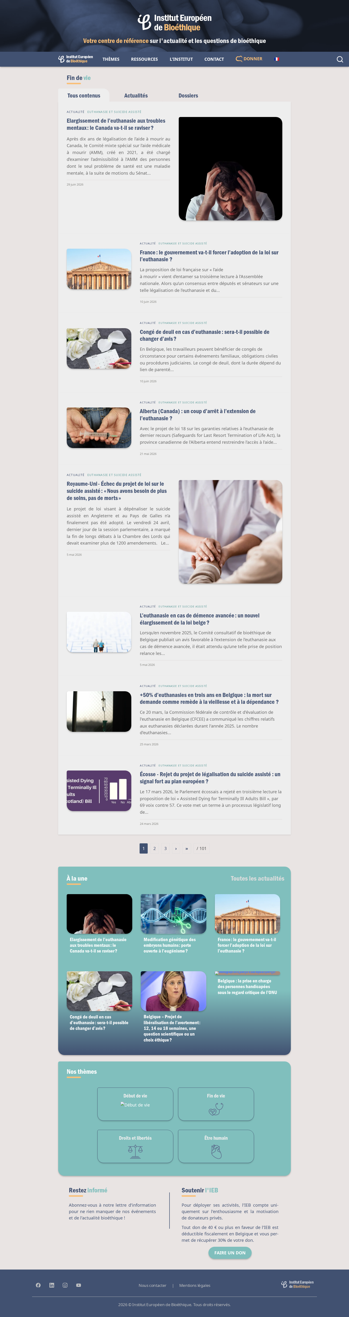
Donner (252, 58)
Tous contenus (84, 95)
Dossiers (188, 95)
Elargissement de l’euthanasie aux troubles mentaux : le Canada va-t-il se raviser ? (116, 124)
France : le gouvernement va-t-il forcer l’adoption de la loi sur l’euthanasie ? (209, 255)
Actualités (136, 95)
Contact (214, 59)
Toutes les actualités (257, 878)
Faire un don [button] (230, 1253)
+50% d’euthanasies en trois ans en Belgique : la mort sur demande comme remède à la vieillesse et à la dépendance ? (209, 698)
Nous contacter (152, 1285)
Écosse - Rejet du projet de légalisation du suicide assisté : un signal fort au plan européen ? (210, 777)
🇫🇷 (276, 59)
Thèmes (111, 59)
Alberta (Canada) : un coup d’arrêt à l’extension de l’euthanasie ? (198, 414)
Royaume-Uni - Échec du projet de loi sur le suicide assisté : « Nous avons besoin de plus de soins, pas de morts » (117, 490)
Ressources (144, 59)
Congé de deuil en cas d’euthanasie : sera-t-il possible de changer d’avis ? (204, 335)
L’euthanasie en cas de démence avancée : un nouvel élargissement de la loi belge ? (199, 619)
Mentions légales (194, 1285)
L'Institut (181, 59)
